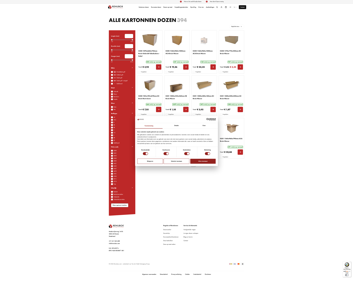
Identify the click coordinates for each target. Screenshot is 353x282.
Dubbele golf (120, 75)
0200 (115, 150)
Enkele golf (119, 78)
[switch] (166, 153)
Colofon (187, 274)
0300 (115, 158)
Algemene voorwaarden (149, 274)
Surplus (115, 99)
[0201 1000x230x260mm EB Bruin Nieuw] (177, 85)
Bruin (115, 107)
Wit (114, 109)
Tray (115, 184)
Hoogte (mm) (115, 56)
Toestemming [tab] (149, 126)
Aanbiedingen (210, 7)
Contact (185, 240)
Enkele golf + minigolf (122, 80)
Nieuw (115, 94)
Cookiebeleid (197, 274)
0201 (115, 153)
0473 (115, 171)
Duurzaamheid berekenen (171, 237)
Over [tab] (204, 125)
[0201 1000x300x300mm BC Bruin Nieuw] (231, 85)
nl (234, 7)
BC (114, 125)
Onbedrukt (116, 197)
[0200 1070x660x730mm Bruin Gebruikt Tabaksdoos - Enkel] (150, 40)
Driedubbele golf (121, 72)
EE (114, 140)
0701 (115, 174)
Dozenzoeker (167, 229)
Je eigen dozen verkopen (190, 233)
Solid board (119, 83)
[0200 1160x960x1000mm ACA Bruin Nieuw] (177, 40)
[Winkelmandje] (225, 7)
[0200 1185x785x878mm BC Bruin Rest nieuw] (150, 85)
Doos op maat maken (169, 244)
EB (114, 138)
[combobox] (236, 26)
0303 (115, 161)
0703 (115, 176)
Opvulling (193, 7)
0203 (115, 156)
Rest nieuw (116, 96)
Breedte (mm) (115, 46)
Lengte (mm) (115, 36)
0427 (115, 168)
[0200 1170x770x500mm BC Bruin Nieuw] (231, 40)
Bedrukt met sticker (118, 194)
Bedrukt (115, 192)
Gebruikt (116, 91)
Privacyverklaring (176, 274)
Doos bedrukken (168, 240)
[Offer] (230, 7)
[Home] (117, 7)
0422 (115, 166)
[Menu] (350, 262)
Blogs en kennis (188, 237)
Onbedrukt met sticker (119, 199)
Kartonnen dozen (144, 7)
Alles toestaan (202, 161)
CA (114, 132)
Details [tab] (176, 125)
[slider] (112, 40)
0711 (115, 179)
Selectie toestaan (176, 161)
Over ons (201, 7)
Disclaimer (208, 274)
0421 (115, 163)
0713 (115, 181)
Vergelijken (144, 72)
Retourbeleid (163, 274)
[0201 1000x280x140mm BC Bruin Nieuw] (204, 85)
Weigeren (150, 161)
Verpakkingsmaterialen (181, 7)
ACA (115, 120)
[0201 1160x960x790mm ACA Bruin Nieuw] (231, 128)
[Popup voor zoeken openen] (217, 7)
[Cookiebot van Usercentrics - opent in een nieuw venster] (208, 119)
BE (114, 127)
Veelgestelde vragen (189, 229)
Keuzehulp (166, 233)
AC (114, 117)
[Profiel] (221, 7)
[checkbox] (112, 72)
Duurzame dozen (156, 7)
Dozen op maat (167, 7)
